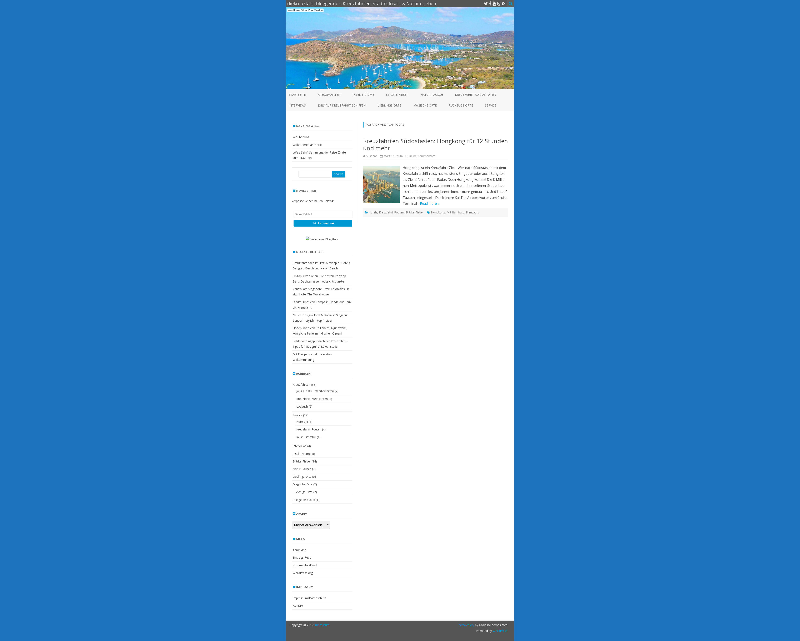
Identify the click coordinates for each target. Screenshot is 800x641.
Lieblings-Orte (389, 105)
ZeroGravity (466, 625)
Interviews (297, 105)
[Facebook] (490, 3)
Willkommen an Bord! (307, 145)
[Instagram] (499, 3)
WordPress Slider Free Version (305, 10)
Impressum (322, 625)
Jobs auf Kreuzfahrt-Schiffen (342, 105)
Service (490, 105)
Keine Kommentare (422, 156)
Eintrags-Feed (302, 557)
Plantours (472, 212)
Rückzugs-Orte (461, 105)
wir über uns (301, 137)
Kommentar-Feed (305, 565)
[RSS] (504, 3)
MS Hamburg (455, 212)
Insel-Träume (363, 95)
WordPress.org (303, 573)
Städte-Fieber (397, 95)
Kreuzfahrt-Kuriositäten (475, 95)
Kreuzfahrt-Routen (391, 212)
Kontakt (298, 606)
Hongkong (438, 212)
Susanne (372, 156)
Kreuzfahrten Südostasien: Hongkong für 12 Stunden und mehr (435, 144)
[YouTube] (494, 3)
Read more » (429, 203)
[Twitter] (486, 3)
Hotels (373, 212)
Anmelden (299, 550)
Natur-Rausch (431, 95)
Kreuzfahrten (329, 95)
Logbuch (302, 406)
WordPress (500, 631)
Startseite (297, 95)
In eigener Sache (304, 500)
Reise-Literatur (306, 437)
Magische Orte (425, 105)
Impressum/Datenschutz (309, 598)
